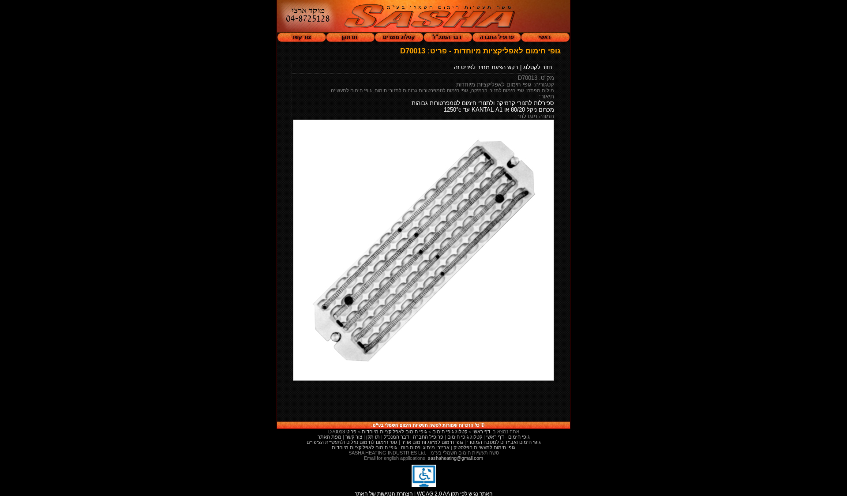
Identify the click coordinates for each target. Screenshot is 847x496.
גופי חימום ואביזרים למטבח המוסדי (504, 442)
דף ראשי (495, 437)
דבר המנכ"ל (396, 437)
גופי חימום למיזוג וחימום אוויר (432, 442)
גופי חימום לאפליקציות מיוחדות (364, 447)
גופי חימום (519, 437)
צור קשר (353, 437)
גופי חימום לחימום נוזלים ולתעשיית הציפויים (352, 442)
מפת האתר (329, 437)
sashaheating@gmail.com (455, 458)
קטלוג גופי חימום (464, 437)
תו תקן (373, 437)
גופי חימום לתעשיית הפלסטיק (484, 447)
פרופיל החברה (428, 437)
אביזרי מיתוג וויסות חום (425, 447)
